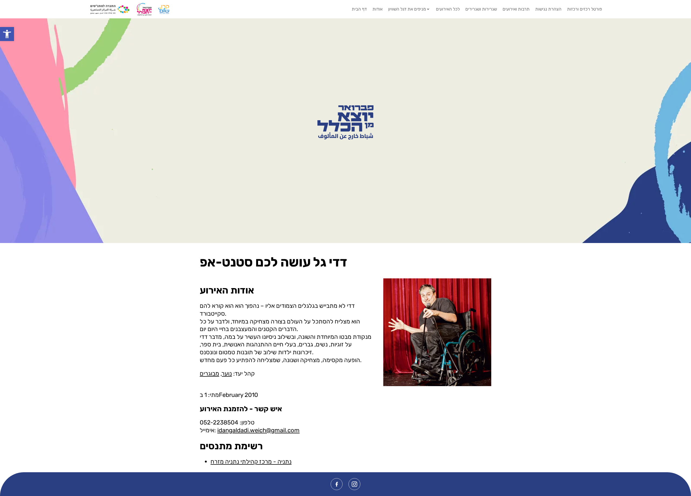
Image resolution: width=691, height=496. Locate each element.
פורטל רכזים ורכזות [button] (584, 9)
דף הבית (359, 9)
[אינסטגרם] (354, 484)
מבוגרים (209, 373)
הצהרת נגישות (548, 9)
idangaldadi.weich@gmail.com (258, 430)
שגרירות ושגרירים (481, 9)
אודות (377, 9)
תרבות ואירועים (516, 9)
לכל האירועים (448, 9)
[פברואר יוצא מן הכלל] (345, 122)
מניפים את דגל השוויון (407, 9)
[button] (7, 34)
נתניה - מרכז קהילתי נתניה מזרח (251, 461)
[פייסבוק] (337, 484)
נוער (227, 373)
